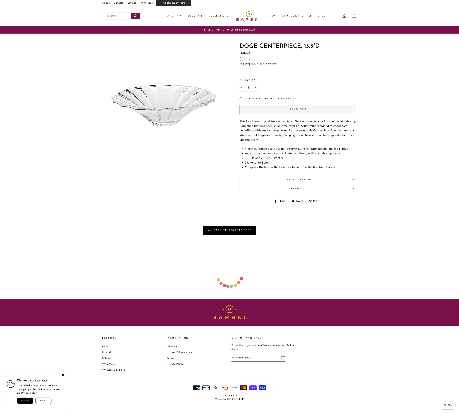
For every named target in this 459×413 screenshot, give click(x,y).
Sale (321, 15)
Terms (170, 358)
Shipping (245, 63)
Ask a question (298, 179)
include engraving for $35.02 (270, 98)
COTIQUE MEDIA (236, 399)
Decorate (195, 15)
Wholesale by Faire (173, 2)
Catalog (132, 2)
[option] (229, 30)
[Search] (135, 16)
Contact (118, 2)
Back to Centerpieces (232, 230)
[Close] (63, 375)
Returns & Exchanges (179, 352)
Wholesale (147, 2)
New (272, 15)
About (106, 2)
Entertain (174, 15)
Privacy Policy (175, 364)
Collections (218, 15)
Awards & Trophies (297, 15)
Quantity (247, 80)
